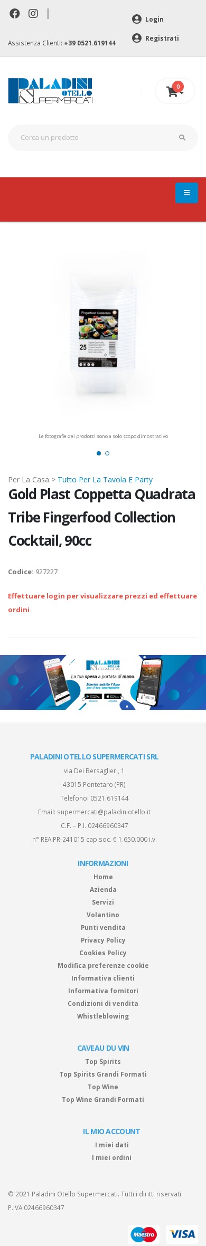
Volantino (103, 914)
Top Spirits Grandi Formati (103, 1074)
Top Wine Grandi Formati (103, 1099)
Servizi (103, 902)
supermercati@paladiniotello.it (104, 811)
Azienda (103, 889)
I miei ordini (112, 1157)
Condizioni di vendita (103, 1003)
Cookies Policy (103, 952)
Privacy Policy (103, 940)
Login (154, 19)
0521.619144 (109, 798)
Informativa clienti (103, 978)
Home (103, 876)
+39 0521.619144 (90, 43)
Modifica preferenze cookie (103, 965)
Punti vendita (103, 927)
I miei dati (112, 1144)
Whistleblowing (103, 1016)
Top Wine (103, 1086)
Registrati (161, 38)
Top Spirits (103, 1061)
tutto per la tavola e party (105, 479)
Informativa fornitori (103, 990)
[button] (99, 453)
